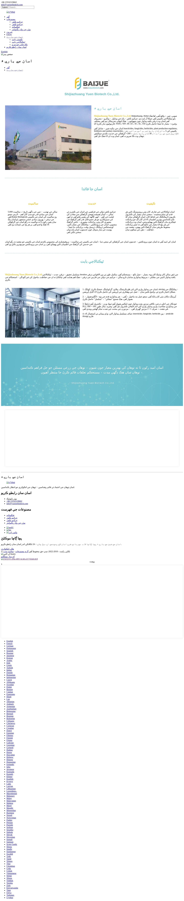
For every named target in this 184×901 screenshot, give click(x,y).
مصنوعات (10, 19)
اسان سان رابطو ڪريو (16, 47)
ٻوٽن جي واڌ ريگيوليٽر (21, 29)
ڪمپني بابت (17, 39)
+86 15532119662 (14, 501)
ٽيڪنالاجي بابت (18, 42)
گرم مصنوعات (21, 551)
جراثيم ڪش (17, 22)
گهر (8, 17)
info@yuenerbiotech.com (12, 4)
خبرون (9, 32)
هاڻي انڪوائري (7, 549)
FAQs (9, 34)
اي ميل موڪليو (8, 556)
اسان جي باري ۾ (14, 37)
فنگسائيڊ (16, 27)
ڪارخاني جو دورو (19, 44)
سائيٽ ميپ (8, 551)
